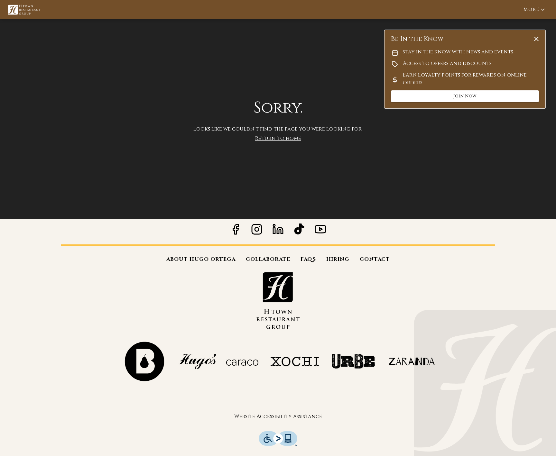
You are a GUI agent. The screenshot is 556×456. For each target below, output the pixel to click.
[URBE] (353, 361)
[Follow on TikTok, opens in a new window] (299, 232)
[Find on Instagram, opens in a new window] (257, 232)
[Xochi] (295, 361)
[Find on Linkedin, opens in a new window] (278, 232)
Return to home (278, 138)
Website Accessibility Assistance (278, 416)
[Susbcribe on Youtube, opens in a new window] (320, 232)
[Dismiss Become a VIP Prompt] (536, 39)
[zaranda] (412, 361)
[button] (535, 9)
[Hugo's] (197, 361)
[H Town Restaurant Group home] (34, 10)
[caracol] (243, 361)
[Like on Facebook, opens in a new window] (235, 232)
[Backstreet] (144, 361)
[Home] (278, 300)
